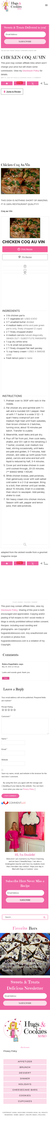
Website (4, 760)
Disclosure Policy (31, 71)
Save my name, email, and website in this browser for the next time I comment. (24, 775)
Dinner (34, 602)
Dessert (25, 1073)
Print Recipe (26, 249)
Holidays (25, 1084)
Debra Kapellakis (10, 664)
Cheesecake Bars (25, 1090)
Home (16, 1115)
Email (4, 749)
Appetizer (25, 1061)
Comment (6, 716)
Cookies (25, 1095)
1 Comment (36, 77)
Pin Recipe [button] (26, 257)
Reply (5, 678)
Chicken (27, 602)
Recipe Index (31, 1115)
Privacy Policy (28, 789)
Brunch (25, 1067)
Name (4, 739)
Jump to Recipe (13, 91)
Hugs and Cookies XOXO (11, 6)
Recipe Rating (7, 707)
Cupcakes (25, 1101)
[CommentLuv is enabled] (14, 803)
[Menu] (46, 5)
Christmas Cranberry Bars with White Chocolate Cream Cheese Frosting (22, 966)
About (22, 1115)
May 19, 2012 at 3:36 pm (10, 666)
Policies (41, 1115)
